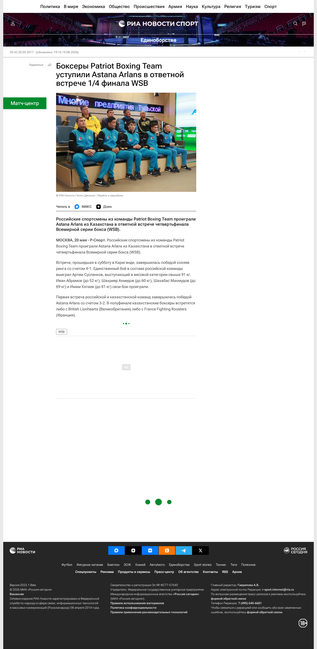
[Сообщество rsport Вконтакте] (150, 550)
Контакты (210, 572)
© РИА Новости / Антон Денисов (75, 195)
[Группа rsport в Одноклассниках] (167, 550)
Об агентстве (188, 572)
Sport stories (203, 565)
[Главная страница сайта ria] (143, 23)
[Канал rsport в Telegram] (184, 550)
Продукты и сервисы (134, 572)
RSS (225, 572)
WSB (61, 331)
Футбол (66, 565)
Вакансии (17, 594)
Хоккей (140, 565)
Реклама (107, 572)
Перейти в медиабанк (110, 195)
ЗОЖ (127, 565)
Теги (234, 565)
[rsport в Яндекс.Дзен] (133, 550)
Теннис (221, 565)
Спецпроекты (85, 572)
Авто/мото (157, 565)
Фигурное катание (90, 565)
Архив (237, 572)
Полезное (248, 565)
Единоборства (179, 565)
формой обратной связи (228, 598)
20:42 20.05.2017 (22, 52)
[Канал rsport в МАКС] (116, 550)
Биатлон (113, 565)
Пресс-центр (164, 572)
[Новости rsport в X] (200, 550)
